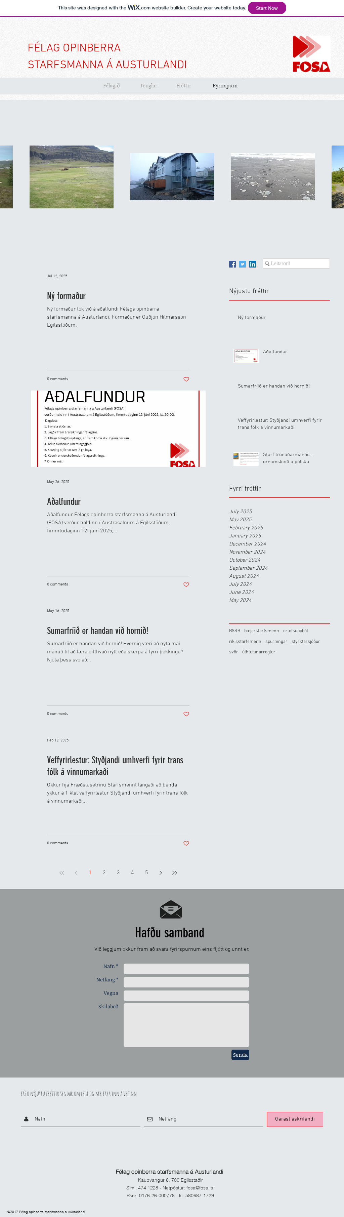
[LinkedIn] (252, 264)
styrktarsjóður (306, 642)
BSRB (234, 631)
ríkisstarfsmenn (245, 642)
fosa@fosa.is (199, 1188)
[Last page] (175, 873)
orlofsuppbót (295, 631)
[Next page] (161, 873)
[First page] (62, 873)
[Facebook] (232, 264)
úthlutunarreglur (258, 652)
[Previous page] (76, 873)
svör (233, 652)
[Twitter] (242, 264)
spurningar (276, 642)
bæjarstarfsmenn (261, 631)
